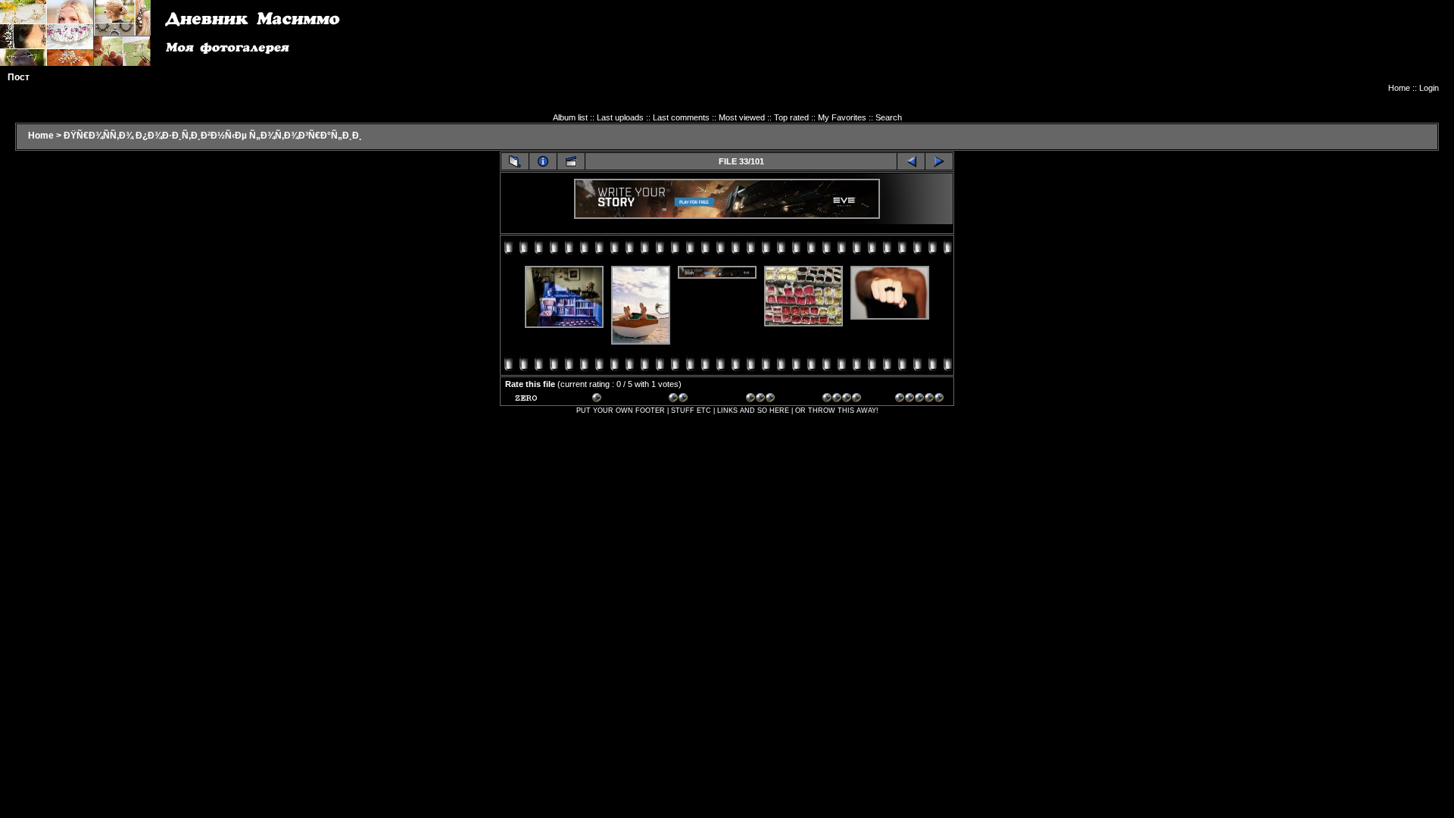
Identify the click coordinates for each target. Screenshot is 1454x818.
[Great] (919, 399)
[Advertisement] (1163, 49)
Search (888, 117)
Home (1399, 87)
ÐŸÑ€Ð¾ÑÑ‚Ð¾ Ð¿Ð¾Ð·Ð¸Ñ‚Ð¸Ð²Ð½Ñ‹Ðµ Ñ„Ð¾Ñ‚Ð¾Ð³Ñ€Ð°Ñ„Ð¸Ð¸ (213, 135)
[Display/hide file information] (543, 161)
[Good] (770, 399)
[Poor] (616, 399)
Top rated (791, 117)
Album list (570, 117)
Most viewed (742, 117)
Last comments (681, 117)
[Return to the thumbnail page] (515, 161)
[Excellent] (846, 399)
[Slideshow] (571, 161)
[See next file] (939, 161)
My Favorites (842, 117)
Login (1429, 87)
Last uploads (620, 117)
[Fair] (693, 399)
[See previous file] (911, 161)
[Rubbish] (539, 399)
